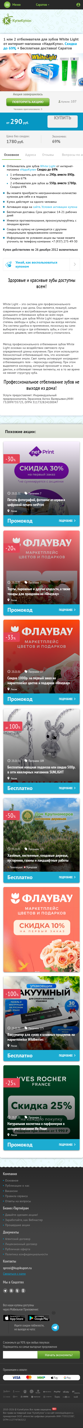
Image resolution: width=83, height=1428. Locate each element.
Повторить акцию (27, 102)
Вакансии (11, 1191)
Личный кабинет (78, 4)
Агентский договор (17, 1239)
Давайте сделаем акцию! (21, 1215)
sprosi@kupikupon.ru (17, 1268)
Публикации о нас (17, 1185)
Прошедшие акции (17, 1225)
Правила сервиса (16, 1196)
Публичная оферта (17, 1249)
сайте (36, 207)
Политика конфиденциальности (26, 1254)
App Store (14, 1318)
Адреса (30, 154)
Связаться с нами (14, 1274)
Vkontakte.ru (11, 1290)
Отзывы (48, 154)
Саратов (41, 5)
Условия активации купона (59, 207)
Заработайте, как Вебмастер (24, 1220)
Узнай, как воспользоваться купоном (36, 264)
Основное (11, 154)
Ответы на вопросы (18, 1201)
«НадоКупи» (28, 169)
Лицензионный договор (21, 1244)
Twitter (17, 1290)
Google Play (38, 1318)
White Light (48, 166)
